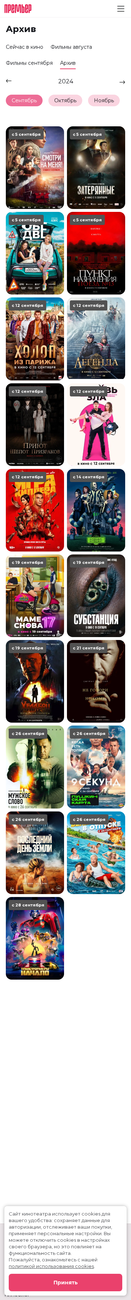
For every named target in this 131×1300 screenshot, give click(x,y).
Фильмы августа (71, 47)
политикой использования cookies (51, 1266)
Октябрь (65, 100)
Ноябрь (104, 100)
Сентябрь (24, 100)
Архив (68, 63)
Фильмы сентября (29, 63)
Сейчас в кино (24, 47)
